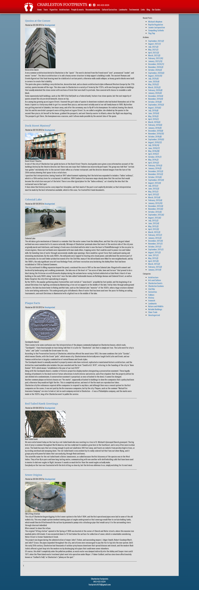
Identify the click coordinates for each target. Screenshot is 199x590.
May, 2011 (153, 258)
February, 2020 (155, 90)
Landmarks (123, 9)
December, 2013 (155, 171)
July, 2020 (153, 78)
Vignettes (54, 9)
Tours (45, 9)
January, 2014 (154, 168)
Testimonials (134, 9)
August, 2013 (154, 182)
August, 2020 (155, 75)
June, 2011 (153, 255)
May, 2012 (153, 226)
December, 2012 (155, 205)
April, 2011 (153, 260)
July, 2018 (153, 145)
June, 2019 (153, 113)
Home (39, 9)
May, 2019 (153, 116)
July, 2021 (153, 46)
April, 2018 (153, 153)
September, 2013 (156, 179)
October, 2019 (154, 101)
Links (143, 9)
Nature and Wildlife (155, 306)
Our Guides (156, 9)
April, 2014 (153, 162)
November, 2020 (155, 66)
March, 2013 (154, 197)
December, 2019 (155, 95)
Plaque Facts (32, 303)
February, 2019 (155, 124)
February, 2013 (155, 200)
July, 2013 (153, 185)
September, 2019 (156, 104)
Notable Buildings (155, 309)
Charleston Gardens (156, 285)
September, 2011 (155, 249)
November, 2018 (156, 133)
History (151, 297)
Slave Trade (152, 312)
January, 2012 (154, 237)
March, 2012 (154, 232)
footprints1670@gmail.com (100, 584)
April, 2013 (153, 194)
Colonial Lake (33, 199)
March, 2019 (154, 121)
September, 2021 (156, 40)
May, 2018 (153, 150)
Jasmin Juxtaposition (156, 27)
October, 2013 (155, 176)
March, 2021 (154, 55)
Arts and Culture (154, 280)
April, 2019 (153, 118)
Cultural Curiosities (109, 9)
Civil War (151, 288)
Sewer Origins (33, 474)
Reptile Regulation (155, 24)
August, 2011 (154, 252)
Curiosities (152, 291)
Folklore (151, 294)
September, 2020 (156, 72)
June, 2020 (153, 81)
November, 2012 (155, 208)
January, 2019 (154, 127)
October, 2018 (154, 136)
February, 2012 (155, 234)
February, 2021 (155, 58)
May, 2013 (153, 191)
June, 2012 (153, 223)
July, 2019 (153, 110)
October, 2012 (155, 211)
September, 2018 (156, 139)
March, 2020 (154, 87)
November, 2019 (155, 98)
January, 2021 (155, 61)
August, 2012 (154, 217)
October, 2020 (155, 69)
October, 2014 (154, 156)
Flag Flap (151, 33)
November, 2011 (155, 243)
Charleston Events (155, 283)
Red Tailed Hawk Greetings (41, 403)
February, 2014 (155, 165)
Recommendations (93, 9)
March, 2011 (154, 263)
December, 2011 (155, 240)
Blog (148, 9)
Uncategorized (49, 24)
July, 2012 (153, 220)
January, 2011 (154, 269)
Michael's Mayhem (155, 21)
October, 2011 (154, 246)
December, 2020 (156, 63)
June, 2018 (153, 148)
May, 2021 (153, 49)
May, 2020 (153, 84)
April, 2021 (153, 52)
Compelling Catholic (156, 30)
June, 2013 (153, 188)
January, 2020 (155, 92)
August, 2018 (155, 142)
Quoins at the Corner (37, 20)
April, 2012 (153, 229)
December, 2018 (155, 130)
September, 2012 (156, 214)
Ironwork (151, 300)
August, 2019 (154, 107)
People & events (77, 9)
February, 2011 (155, 266)
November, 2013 (155, 174)
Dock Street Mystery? (38, 125)
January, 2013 (155, 203)
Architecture (64, 9)
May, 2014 (153, 159)
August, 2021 (154, 43)
